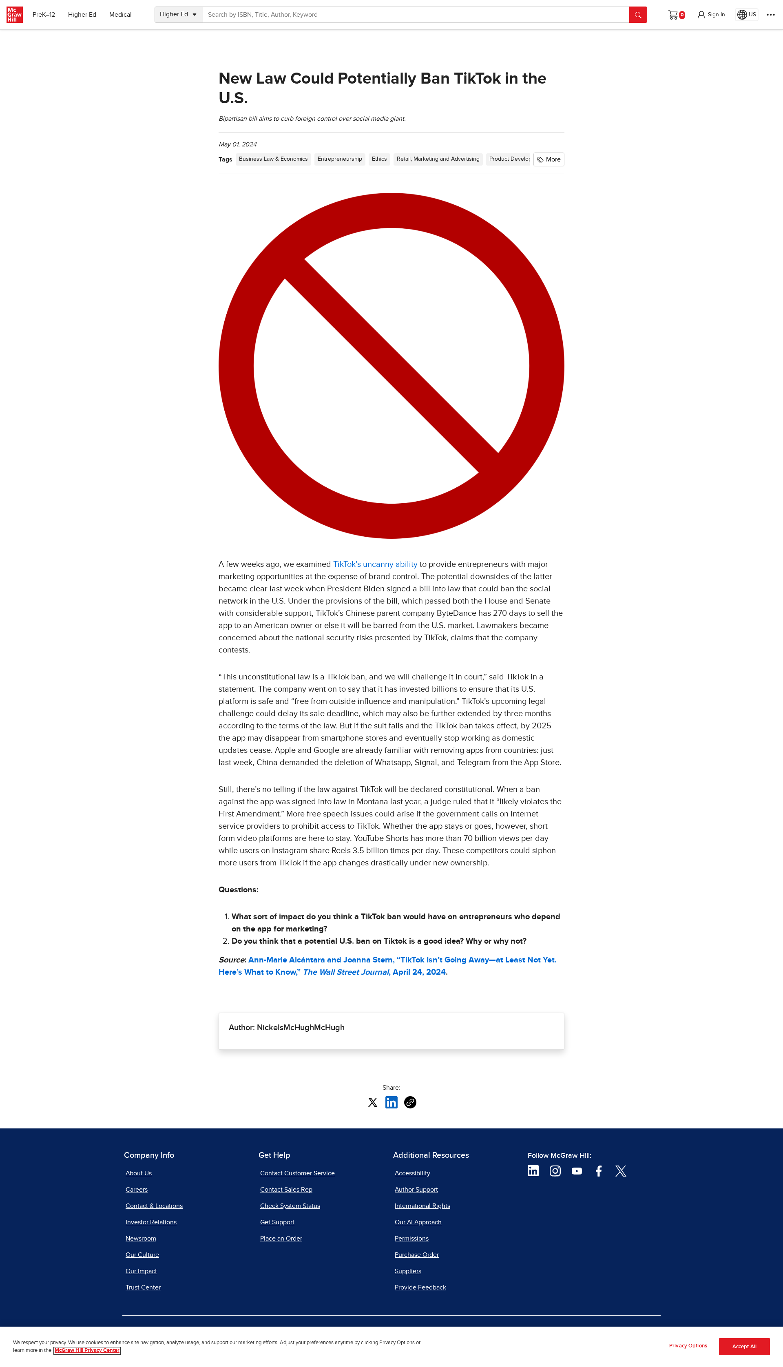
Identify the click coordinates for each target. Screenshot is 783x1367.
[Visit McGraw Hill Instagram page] (555, 1170)
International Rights (422, 1206)
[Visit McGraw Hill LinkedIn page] (533, 1170)
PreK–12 (44, 14)
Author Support (416, 1189)
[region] (391, 1347)
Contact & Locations (154, 1206)
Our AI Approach (418, 1222)
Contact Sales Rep (286, 1189)
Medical (120, 14)
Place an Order (281, 1238)
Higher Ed (82, 14)
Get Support (277, 1222)
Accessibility (412, 1173)
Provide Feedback (420, 1287)
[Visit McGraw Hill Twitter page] (620, 1170)
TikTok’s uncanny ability (375, 564)
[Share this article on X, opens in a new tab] (373, 1102)
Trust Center (143, 1287)
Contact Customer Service (297, 1173)
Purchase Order (417, 1255)
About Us (139, 1173)
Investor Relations (151, 1222)
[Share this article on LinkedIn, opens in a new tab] (391, 1102)
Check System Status (290, 1206)
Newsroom (141, 1238)
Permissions (412, 1238)
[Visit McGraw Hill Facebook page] (598, 1170)
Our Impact (141, 1271)
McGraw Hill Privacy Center (87, 1351)
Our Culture (142, 1255)
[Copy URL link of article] (410, 1102)
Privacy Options (688, 1346)
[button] (710, 14)
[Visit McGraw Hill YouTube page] (576, 1170)
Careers (137, 1189)
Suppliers (408, 1271)
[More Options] (770, 14)
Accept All (744, 1346)
